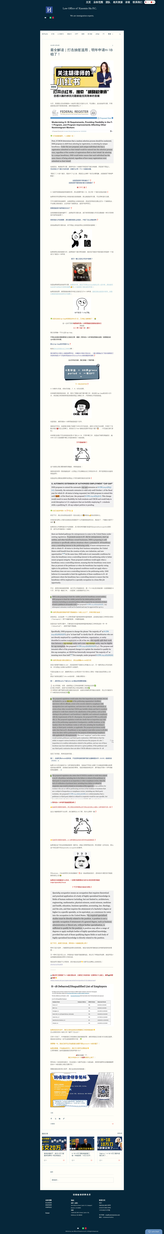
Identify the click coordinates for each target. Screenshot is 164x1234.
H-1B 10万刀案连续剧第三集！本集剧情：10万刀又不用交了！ (82, 1155)
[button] (120, 34)
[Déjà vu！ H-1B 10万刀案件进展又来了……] (109, 1143)
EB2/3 (69, 34)
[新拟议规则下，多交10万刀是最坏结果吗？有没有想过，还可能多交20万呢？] (54, 1143)
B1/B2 (90, 34)
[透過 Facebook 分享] (51, 1118)
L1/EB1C (61, 34)
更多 (109, 34)
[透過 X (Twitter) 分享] (55, 1118)
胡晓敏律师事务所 (82, 1195)
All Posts (45, 34)
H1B (52, 34)
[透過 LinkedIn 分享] (59, 1118)
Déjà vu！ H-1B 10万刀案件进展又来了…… (109, 1154)
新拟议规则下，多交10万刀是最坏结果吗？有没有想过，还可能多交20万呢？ (54, 1155)
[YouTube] (45, 18)
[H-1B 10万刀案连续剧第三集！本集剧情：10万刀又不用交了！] (82, 1143)
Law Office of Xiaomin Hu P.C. (80, 8)
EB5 (83, 34)
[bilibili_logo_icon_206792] (48, 18)
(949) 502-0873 (103, 1205)
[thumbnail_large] (53, 18)
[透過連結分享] (64, 1118)
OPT (76, 34)
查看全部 (119, 1133)
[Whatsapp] (50, 18)
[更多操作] (113, 45)
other (97, 34)
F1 (104, 34)
